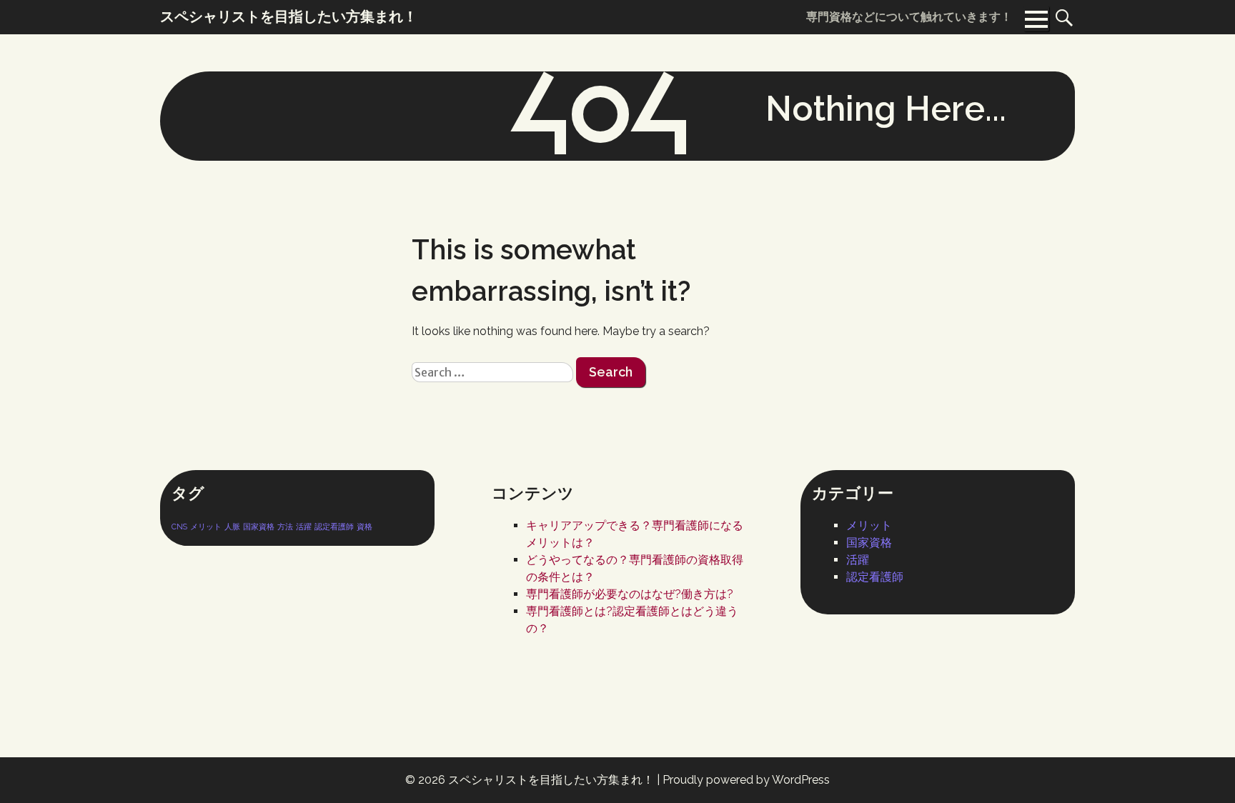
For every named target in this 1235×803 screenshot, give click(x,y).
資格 (364, 526)
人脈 (232, 526)
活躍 (304, 526)
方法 (285, 526)
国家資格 (258, 526)
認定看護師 (334, 526)
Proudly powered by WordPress (746, 780)
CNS (179, 526)
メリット (206, 526)
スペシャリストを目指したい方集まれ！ (551, 780)
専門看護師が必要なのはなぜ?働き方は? (629, 594)
